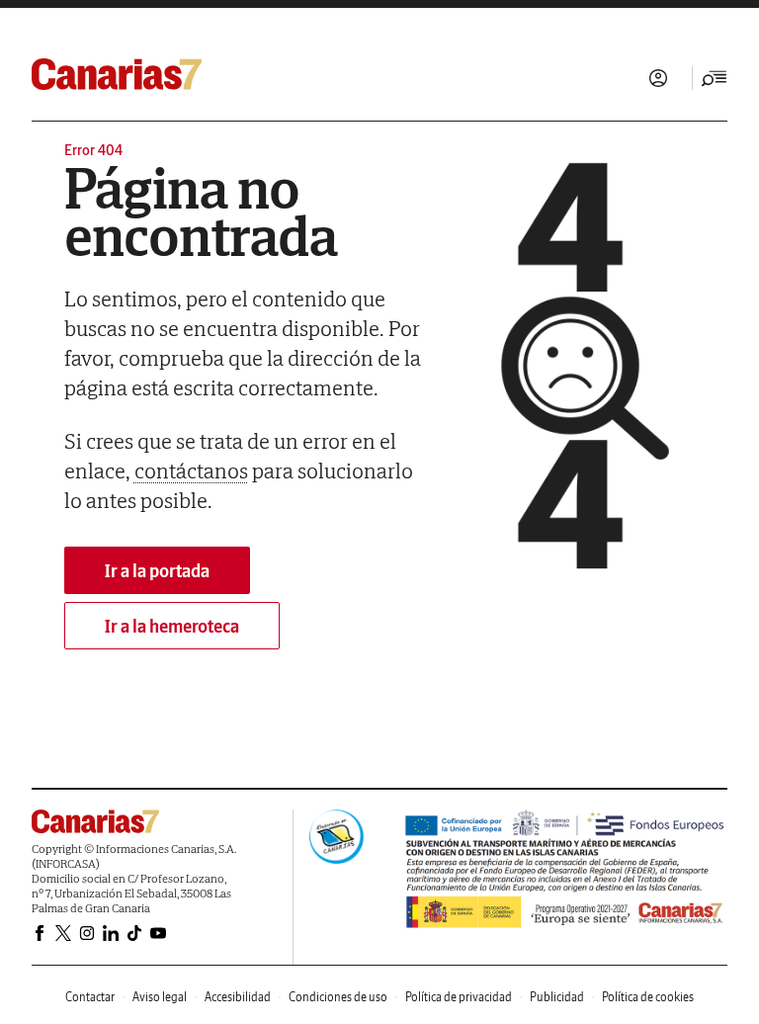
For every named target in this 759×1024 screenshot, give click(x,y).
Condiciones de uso (338, 996)
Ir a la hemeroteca (172, 626)
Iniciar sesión (658, 78)
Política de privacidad (458, 996)
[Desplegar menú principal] (714, 78)
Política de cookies (648, 996)
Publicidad (557, 996)
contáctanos (191, 470)
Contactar (90, 996)
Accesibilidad (238, 996)
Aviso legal (159, 996)
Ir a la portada (157, 570)
